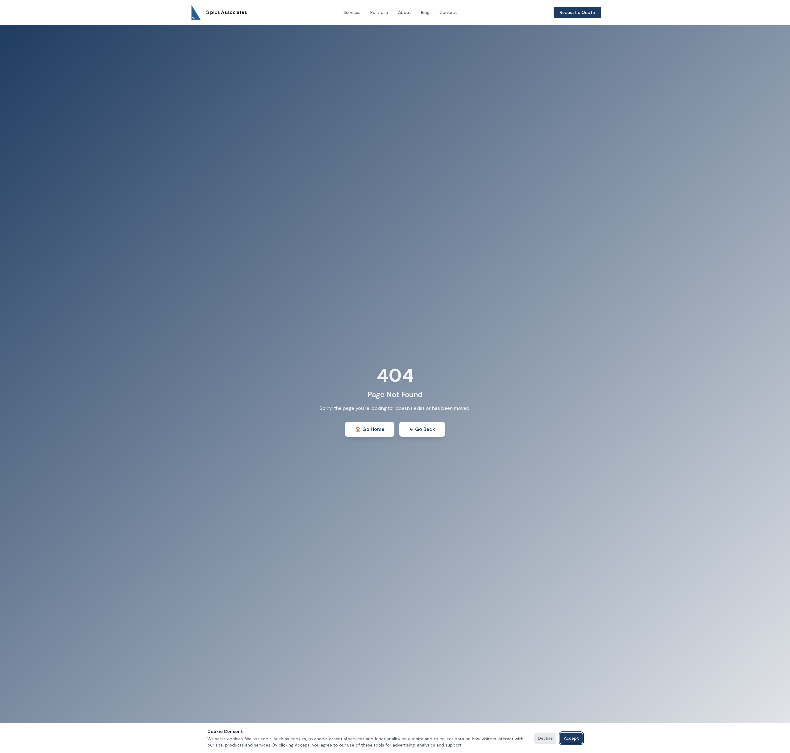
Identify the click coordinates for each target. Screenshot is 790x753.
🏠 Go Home (370, 429)
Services (351, 12)
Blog (425, 12)
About (404, 12)
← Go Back (422, 429)
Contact (448, 12)
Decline (545, 738)
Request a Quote (577, 12)
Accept (571, 738)
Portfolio (379, 12)
